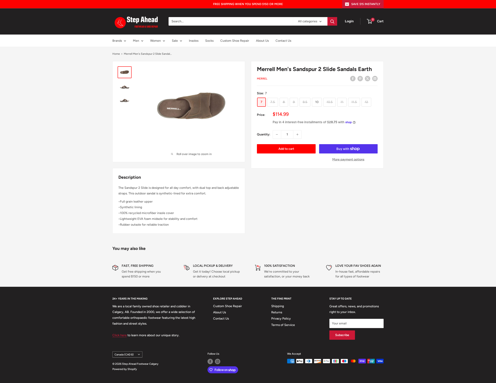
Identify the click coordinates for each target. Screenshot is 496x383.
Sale (175, 40)
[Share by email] (375, 78)
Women (155, 40)
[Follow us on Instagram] (217, 361)
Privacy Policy (281, 318)
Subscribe (342, 335)
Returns (276, 312)
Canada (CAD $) (124, 354)
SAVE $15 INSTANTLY (365, 4)
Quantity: (263, 134)
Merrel (262, 78)
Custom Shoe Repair (234, 40)
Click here (119, 335)
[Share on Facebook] (353, 78)
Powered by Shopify (124, 369)
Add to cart (286, 149)
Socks (209, 40)
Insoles (193, 40)
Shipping (277, 306)
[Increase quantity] (297, 134)
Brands (117, 40)
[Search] (332, 21)
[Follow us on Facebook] (210, 361)
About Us (262, 40)
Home (116, 53)
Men (136, 40)
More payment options (348, 159)
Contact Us (283, 40)
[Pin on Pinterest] (360, 78)
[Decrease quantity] (277, 134)
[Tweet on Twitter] (367, 78)
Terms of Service (283, 325)
